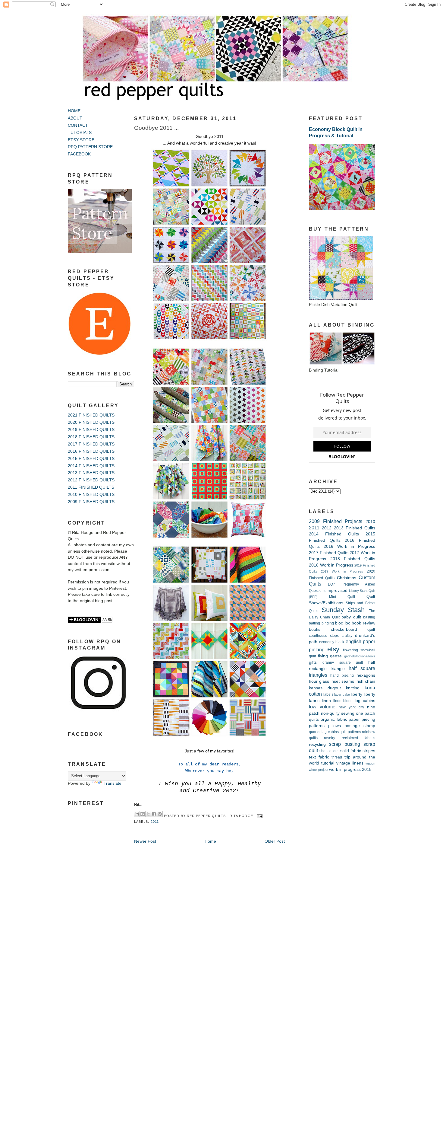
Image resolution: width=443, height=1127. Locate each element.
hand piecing (341, 675)
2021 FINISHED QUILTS (91, 415)
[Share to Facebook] (154, 814)
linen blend (343, 701)
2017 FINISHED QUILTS (91, 444)
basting (369, 617)
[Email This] (137, 814)
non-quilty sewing (337, 713)
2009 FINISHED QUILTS (91, 502)
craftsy (347, 636)
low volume (322, 706)
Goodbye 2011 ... (156, 128)
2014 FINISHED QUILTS (91, 466)
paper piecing (362, 719)
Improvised (336, 590)
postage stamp (359, 725)
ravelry (329, 738)
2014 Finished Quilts (334, 534)
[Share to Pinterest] (160, 814)
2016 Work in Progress (349, 546)
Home (210, 841)
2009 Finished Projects (335, 521)
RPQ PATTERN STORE (90, 147)
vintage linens (349, 763)
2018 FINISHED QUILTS (91, 437)
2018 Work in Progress (331, 565)
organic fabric (334, 719)
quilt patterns (350, 732)
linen (326, 700)
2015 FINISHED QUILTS (91, 458)
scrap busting (344, 744)
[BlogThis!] (143, 814)
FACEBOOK (79, 154)
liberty (356, 694)
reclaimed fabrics (358, 738)
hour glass (319, 681)
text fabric (319, 757)
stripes (369, 751)
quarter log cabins (324, 732)
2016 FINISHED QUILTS (91, 451)
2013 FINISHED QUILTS (91, 473)
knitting (353, 688)
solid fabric (350, 751)
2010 (370, 521)
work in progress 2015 (350, 769)
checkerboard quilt (353, 629)
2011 (155, 821)
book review (363, 623)
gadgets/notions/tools (359, 656)
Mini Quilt (342, 597)
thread (336, 757)
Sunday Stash (343, 610)
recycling (317, 744)
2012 (326, 528)
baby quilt (351, 617)
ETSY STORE (81, 140)
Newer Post (145, 841)
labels (328, 694)
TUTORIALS (80, 132)
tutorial (327, 763)
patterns (317, 725)
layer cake (342, 694)
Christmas (346, 578)
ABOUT (75, 118)
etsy (333, 649)
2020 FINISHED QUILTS (91, 422)
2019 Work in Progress (342, 571)
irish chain (365, 681)
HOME (74, 111)
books (314, 629)
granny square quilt (342, 662)
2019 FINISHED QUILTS (91, 429)
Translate (112, 783)
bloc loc (342, 623)
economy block (331, 642)
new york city (351, 707)
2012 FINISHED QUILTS (91, 480)
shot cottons (329, 751)
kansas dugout (325, 688)
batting (314, 623)
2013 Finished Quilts (354, 528)
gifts (313, 662)
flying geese (330, 656)
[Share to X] (148, 814)
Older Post (275, 841)
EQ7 (331, 584)
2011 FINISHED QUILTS (91, 487)
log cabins (365, 700)
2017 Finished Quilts (328, 553)
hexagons (366, 675)
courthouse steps (324, 636)
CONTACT (78, 125)
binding (328, 623)
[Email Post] (259, 816)
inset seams (342, 681)
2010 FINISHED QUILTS (91, 494)
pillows (334, 725)
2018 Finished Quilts (352, 559)
